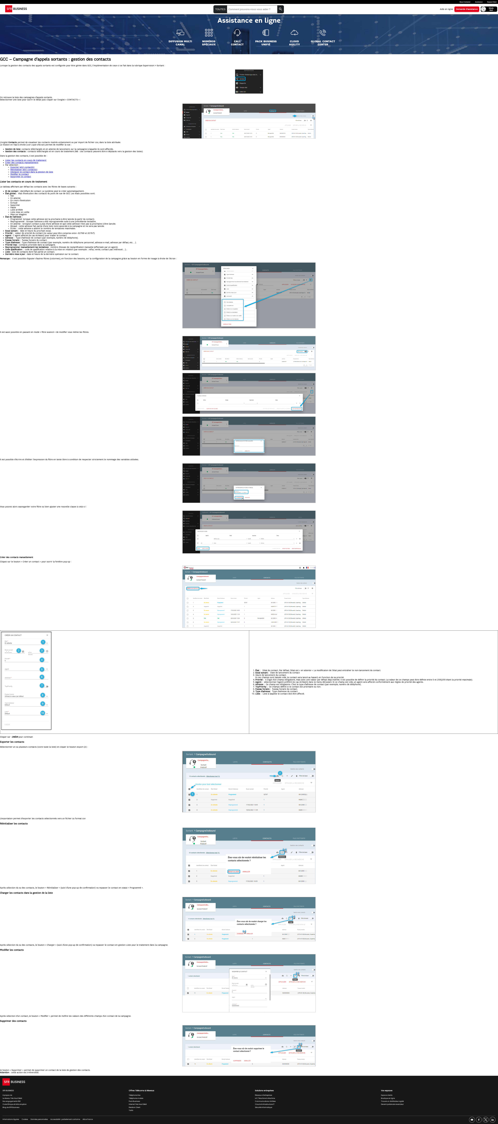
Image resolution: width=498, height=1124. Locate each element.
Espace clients (386, 1095)
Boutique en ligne (388, 1098)
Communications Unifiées (265, 1101)
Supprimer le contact (20, 176)
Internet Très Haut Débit (138, 1104)
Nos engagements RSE (12, 1101)
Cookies (25, 1119)
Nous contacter (465, 2)
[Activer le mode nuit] (489, 9)
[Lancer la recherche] (280, 9)
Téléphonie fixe (134, 1095)
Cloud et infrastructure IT (264, 1104)
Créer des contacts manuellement (21, 162)
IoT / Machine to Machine (265, 1098)
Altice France (88, 1119)
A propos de (7, 1095)
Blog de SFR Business (11, 1107)
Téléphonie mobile (136, 1098)
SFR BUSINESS (8, 1090)
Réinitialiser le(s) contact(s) (23, 169)
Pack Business (134, 1101)
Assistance (479, 2)
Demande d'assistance (467, 9)
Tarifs (131, 1110)
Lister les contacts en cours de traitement (25, 160)
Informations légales (11, 1119)
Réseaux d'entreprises (263, 1095)
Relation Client (134, 1107)
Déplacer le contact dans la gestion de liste (31, 172)
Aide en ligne (446, 9)
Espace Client (492, 2)
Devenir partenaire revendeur (392, 1104)
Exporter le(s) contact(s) (22, 167)
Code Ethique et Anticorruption (15, 1104)
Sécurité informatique (263, 1107)
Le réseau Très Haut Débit (12, 1098)
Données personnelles (39, 1119)
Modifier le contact (19, 174)
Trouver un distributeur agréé (392, 1101)
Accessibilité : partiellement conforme (65, 1119)
